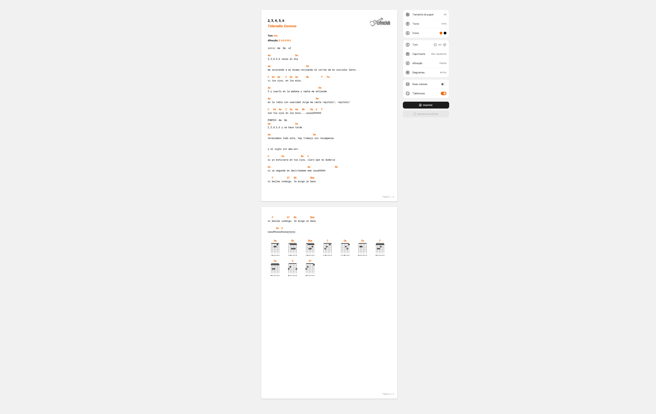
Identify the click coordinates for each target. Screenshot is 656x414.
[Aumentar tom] (444, 44)
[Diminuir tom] (435, 44)
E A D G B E (285, 40)
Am (275, 35)
